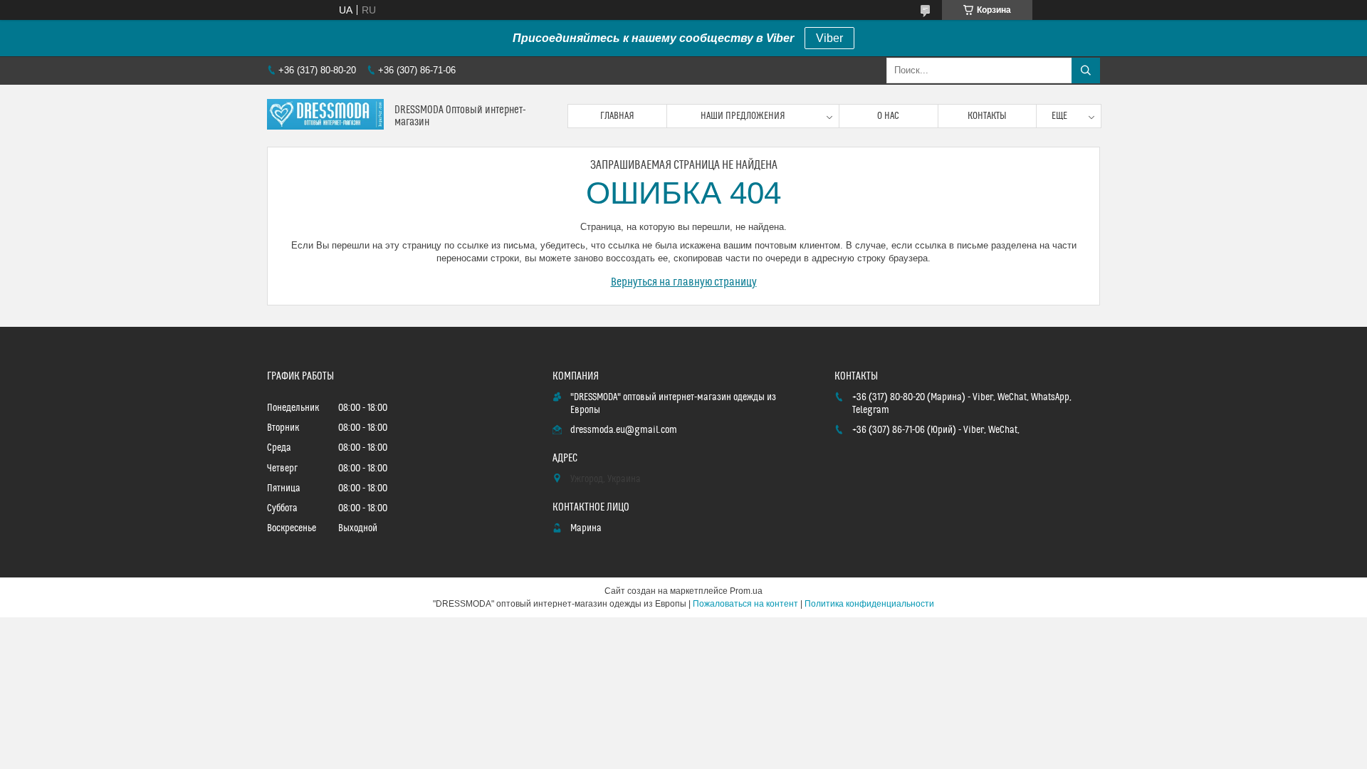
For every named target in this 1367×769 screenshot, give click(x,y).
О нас (888, 116)
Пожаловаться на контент (745, 604)
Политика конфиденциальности (869, 604)
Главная (617, 116)
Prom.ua (746, 591)
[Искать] (1086, 70)
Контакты (987, 116)
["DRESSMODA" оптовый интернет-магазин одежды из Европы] (325, 115)
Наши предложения (743, 116)
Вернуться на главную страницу (684, 282)
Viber (829, 38)
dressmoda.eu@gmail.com (623, 430)
